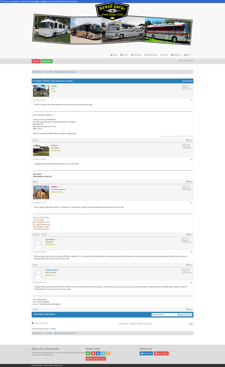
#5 (191, 282)
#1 (191, 100)
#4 (191, 252)
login (37, 1)
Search (165, 55)
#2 (191, 159)
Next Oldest (39, 314)
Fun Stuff (48, 72)
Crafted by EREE (47, 365)
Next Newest (50, 314)
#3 (191, 202)
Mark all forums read (97, 358)
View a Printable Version (41, 323)
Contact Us (147, 353)
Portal (114, 55)
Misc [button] (188, 55)
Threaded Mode (187, 81)
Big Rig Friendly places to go (65, 72)
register (45, 1)
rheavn (54, 145)
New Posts (137, 55)
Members (177, 55)
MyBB (40, 365)
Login (37, 61)
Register (48, 61)
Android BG (58, 365)
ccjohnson (50, 239)
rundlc (54, 86)
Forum (125, 55)
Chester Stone (51, 270)
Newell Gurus (38, 72)
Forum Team (162, 353)
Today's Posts (151, 55)
